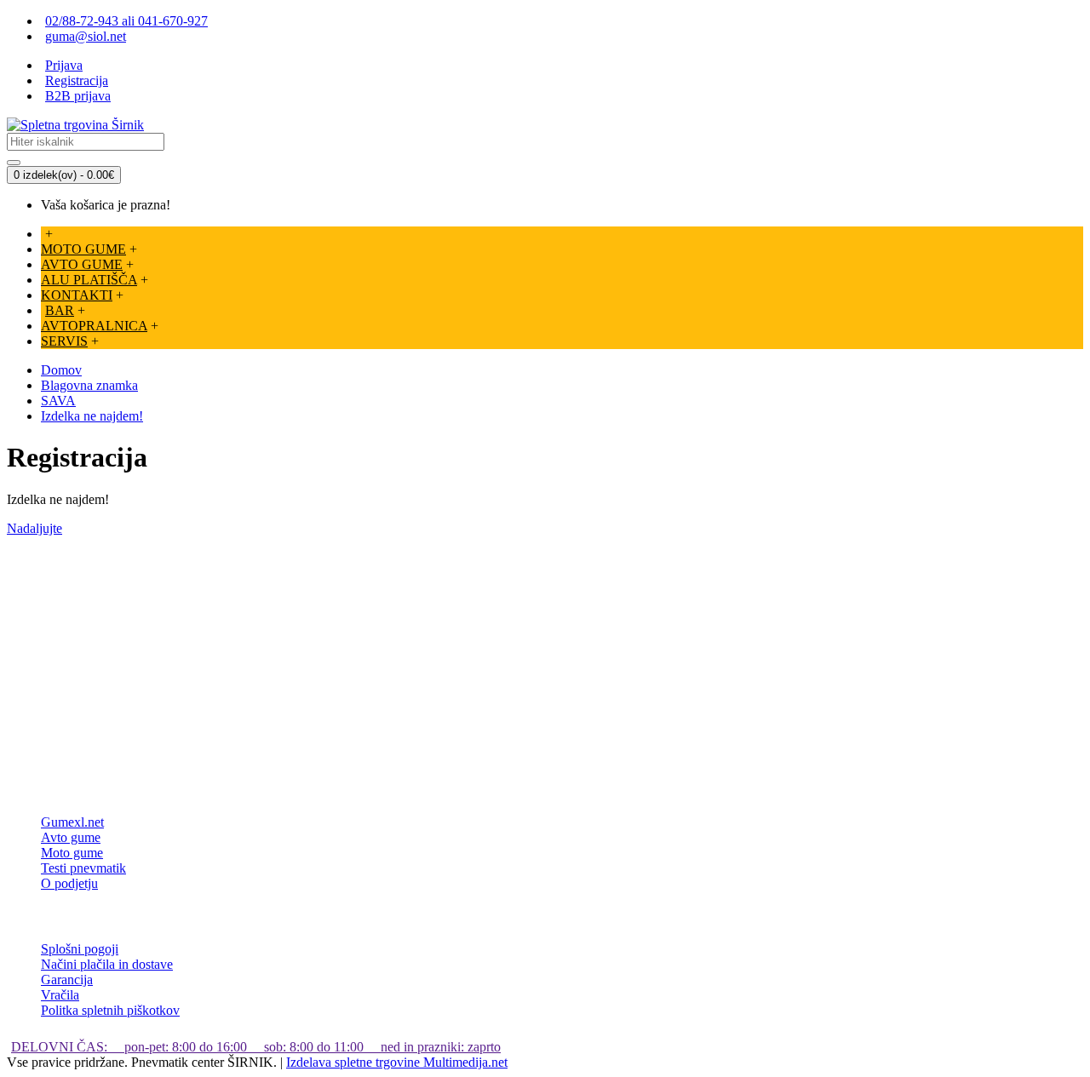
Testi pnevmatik (83, 868)
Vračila (60, 995)
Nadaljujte (34, 528)
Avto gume (70, 837)
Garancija (67, 979)
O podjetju (69, 883)
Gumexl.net (72, 822)
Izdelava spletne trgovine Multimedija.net (397, 1062)
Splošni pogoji (79, 949)
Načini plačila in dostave (107, 964)
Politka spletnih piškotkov (110, 1010)
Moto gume (72, 852)
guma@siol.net (85, 36)
